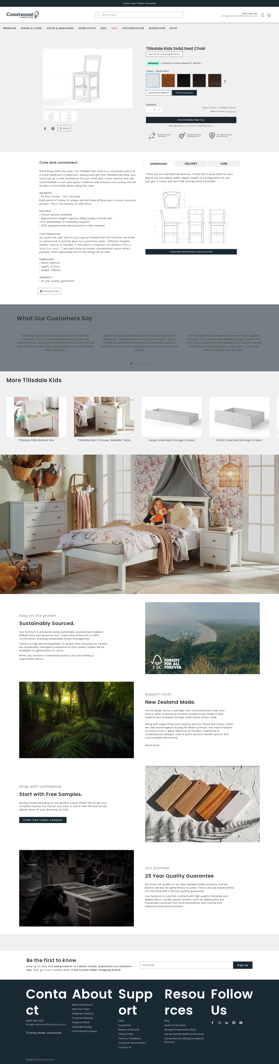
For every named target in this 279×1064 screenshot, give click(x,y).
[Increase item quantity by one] (158, 109)
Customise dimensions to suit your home (191, 251)
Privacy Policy (126, 1034)
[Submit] (100, 14)
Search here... (109, 14)
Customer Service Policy (132, 1042)
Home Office (87, 28)
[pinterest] (233, 1022)
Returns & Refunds (128, 1029)
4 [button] (146, 363)
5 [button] (150, 363)
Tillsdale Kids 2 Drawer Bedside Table (104, 440)
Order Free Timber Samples (139, 3)
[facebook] (212, 1022)
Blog (173, 28)
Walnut (214, 80)
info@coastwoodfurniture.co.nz (240, 16)
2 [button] (136, 363)
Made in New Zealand (164, 135)
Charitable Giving (81, 1026)
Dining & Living (31, 28)
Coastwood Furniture (44, 1060)
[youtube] (240, 1022)
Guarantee (124, 1025)
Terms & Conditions (129, 1038)
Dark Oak (199, 80)
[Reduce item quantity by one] (149, 109)
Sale (114, 28)
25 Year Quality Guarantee (224, 135)
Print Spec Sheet (51, 291)
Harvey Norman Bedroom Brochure (184, 1034)
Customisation (133, 28)
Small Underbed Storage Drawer (239, 440)
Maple (168, 80)
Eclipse (183, 80)
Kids (104, 28)
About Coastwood (82, 1004)
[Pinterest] (53, 128)
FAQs (121, 1020)
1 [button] (131, 363)
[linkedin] (226, 1022)
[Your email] (186, 965)
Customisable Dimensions (194, 135)
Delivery (191, 164)
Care (223, 164)
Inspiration (157, 28)
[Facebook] (44, 128)
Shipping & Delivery (82, 1013)
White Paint (152, 80)
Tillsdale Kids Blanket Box (36, 440)
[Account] (262, 15)
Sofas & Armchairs (60, 28)
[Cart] (269, 15)
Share (65, 128)
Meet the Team (81, 1009)
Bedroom (9, 28)
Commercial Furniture (84, 1031)
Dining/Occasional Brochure (180, 1029)
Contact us (231, 111)
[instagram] (219, 1022)
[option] (88, 78)
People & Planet (81, 1022)
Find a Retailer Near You (191, 120)
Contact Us (124, 1047)
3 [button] (141, 363)
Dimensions (158, 164)
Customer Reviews (82, 1018)
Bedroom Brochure (175, 1025)
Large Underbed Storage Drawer (172, 440)
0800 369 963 (34, 1020)
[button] (271, 421)
